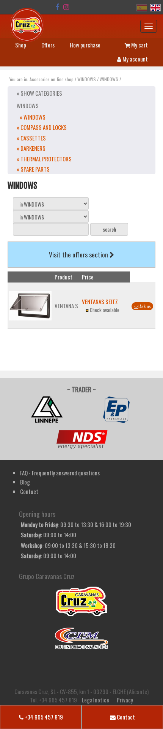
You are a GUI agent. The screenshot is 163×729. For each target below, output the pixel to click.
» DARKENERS (31, 148)
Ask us (144, 306)
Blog (25, 482)
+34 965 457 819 (43, 717)
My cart (139, 45)
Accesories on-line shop (52, 79)
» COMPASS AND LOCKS (42, 127)
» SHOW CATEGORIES (39, 93)
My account (134, 59)
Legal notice (95, 700)
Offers (48, 45)
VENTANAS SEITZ (100, 301)
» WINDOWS (32, 117)
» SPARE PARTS (33, 169)
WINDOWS (86, 79)
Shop (20, 45)
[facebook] (57, 7)
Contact (125, 717)
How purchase (85, 45)
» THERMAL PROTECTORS (44, 159)
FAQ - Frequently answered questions (60, 473)
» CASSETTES (31, 138)
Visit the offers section (79, 254)
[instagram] (66, 7)
